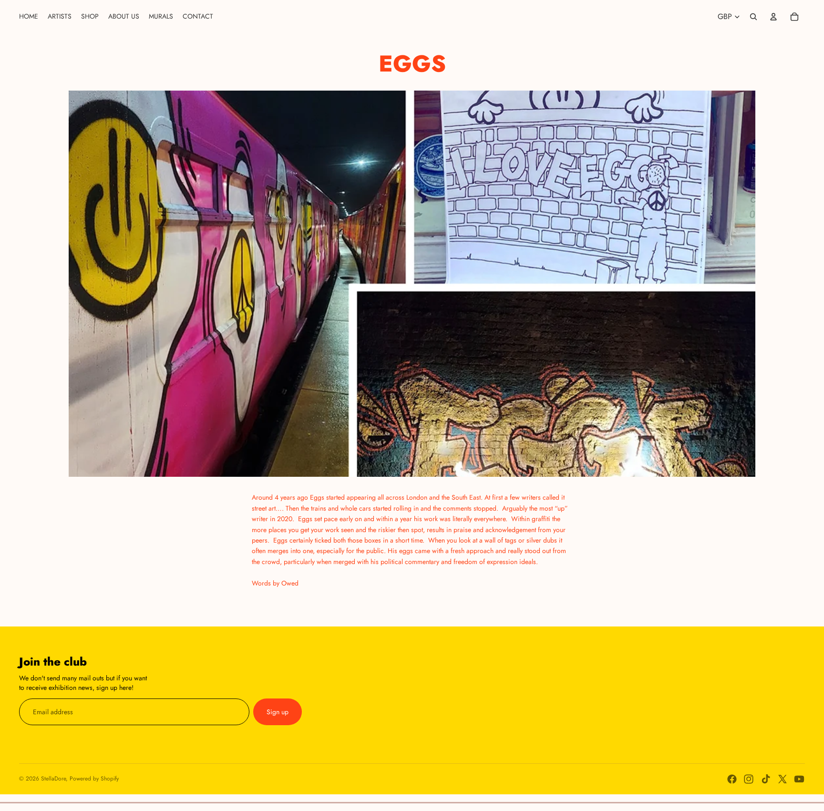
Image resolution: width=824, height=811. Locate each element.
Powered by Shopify (94, 778)
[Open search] (753, 16)
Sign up (277, 712)
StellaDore (53, 778)
